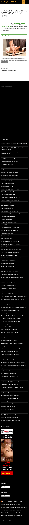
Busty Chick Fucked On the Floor (9, 280)
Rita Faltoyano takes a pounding (8, 337)
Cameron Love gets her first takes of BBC (10, 200)
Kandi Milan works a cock (7, 219)
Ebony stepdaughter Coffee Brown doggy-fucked (12, 315)
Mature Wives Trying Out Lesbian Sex (10, 354)
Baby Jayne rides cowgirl (7, 208)
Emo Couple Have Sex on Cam (8, 359)
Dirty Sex (12, 7)
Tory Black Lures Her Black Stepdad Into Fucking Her (13, 365)
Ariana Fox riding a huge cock (8, 194)
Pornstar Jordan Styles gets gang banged (10, 326)
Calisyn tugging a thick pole (7, 183)
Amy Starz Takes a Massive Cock (8, 370)
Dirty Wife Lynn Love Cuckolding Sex (9, 271)
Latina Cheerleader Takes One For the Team (11, 357)
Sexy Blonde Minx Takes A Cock (8, 269)
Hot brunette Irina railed (7, 238)
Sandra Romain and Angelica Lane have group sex (12, 299)
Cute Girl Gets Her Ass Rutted (8, 392)
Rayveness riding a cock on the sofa (9, 161)
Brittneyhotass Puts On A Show (8, 293)
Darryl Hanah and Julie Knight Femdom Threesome (13, 362)
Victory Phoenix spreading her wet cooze (10, 197)
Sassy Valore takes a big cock (7, 205)
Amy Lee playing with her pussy (8, 216)
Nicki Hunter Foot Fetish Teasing (8, 373)
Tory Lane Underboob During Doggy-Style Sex (12, 277)
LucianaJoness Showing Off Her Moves (10, 241)
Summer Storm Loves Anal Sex (8, 282)
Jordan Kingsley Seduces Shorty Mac (9, 376)
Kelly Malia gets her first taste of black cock (11, 313)
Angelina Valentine (6, 26)
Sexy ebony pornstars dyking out (8, 186)
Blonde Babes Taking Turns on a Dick (9, 69)
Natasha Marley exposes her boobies (9, 172)
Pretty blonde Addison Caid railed (9, 222)
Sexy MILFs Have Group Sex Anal (8, 368)
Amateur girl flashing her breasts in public (11, 318)
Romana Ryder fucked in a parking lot (10, 227)
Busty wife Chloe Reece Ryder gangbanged (11, 304)
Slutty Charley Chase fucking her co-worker (11, 236)
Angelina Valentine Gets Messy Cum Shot (10, 381)
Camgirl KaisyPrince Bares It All (8, 288)
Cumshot (7, 7)
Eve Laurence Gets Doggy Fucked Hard (10, 395)
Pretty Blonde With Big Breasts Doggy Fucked (12, 387)
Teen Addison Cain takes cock (8, 158)
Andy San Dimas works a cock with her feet (11, 302)
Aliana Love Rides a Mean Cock (8, 75)
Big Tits (2, 7)
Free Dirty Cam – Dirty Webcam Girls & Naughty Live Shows (11, 2)
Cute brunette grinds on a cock (8, 169)
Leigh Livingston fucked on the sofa (9, 202)
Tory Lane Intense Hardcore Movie (9, 255)
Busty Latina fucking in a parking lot (9, 230)
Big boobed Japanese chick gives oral (9, 324)
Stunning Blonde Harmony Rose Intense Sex (11, 515)
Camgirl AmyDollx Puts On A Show (9, 274)
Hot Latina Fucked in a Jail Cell (8, 406)
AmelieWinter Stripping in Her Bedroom (10, 244)
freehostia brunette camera (5, 520)
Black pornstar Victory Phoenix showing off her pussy (14, 296)
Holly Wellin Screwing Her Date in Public (11, 512)
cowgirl (12, 60)
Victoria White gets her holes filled (9, 191)
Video (2, 18)
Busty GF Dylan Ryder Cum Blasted (9, 417)
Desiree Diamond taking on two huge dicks (11, 213)
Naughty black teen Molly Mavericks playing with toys (14, 307)
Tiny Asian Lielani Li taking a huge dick (10, 332)
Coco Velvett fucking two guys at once (10, 310)
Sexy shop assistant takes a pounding (9, 178)
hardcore (24, 60)
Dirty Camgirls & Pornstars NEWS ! (12, 501)
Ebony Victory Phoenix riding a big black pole (12, 343)
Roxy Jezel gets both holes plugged (9, 329)
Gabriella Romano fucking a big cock (9, 211)
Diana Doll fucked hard (6, 224)
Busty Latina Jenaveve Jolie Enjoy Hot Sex (11, 510)
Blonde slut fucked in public (7, 233)
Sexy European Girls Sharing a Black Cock (11, 291)
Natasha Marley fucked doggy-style (9, 175)
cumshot (18, 60)
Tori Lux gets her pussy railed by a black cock (11, 335)
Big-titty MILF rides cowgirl (7, 164)
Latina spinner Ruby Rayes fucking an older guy (12, 348)
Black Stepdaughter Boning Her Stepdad (10, 252)
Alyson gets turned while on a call (9, 180)
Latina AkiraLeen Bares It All (7, 263)
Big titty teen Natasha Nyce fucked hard (10, 321)
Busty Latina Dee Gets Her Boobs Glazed (10, 504)
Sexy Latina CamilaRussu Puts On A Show (11, 249)
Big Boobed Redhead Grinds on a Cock (10, 398)
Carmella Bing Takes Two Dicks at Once (10, 401)
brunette (23, 23)
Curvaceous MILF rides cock (7, 156)
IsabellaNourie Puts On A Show (8, 285)
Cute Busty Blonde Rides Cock (8, 412)
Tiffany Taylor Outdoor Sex (7, 266)
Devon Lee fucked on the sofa (8, 167)
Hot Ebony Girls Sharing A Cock (8, 247)
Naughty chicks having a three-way (9, 340)
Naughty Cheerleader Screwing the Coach (11, 420)
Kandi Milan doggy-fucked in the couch (10, 189)
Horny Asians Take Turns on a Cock (9, 414)
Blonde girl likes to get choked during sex (10, 346)
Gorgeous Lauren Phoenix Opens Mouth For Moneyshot (14, 507)
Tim (13, 18)
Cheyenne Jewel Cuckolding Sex (8, 260)
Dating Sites (11, 520)
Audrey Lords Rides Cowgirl (7, 409)
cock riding (5, 60)
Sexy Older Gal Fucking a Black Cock (9, 351)
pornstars (4, 62)
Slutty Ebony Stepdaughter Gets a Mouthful (11, 258)
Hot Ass (17, 7)
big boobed (17, 23)
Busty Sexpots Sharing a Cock (8, 403)
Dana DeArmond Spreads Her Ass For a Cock (11, 390)
